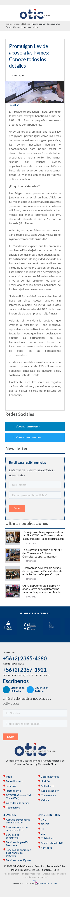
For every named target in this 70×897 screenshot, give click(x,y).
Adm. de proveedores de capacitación (18, 821)
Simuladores (30, 877)
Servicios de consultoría (12, 836)
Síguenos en (28, 426)
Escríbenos (16, 681)
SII (42, 829)
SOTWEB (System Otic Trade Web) (19, 797)
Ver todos (46, 847)
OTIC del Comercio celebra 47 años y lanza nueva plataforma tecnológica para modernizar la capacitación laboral (41, 589)
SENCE (45, 824)
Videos (45, 800)
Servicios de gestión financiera (17, 844)
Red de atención (50, 790)
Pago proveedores (31, 873)
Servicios (11, 786)
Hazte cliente (13, 790)
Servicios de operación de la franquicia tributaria (18, 852)
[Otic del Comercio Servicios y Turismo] (35, 13)
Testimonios (13, 807)
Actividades (47, 786)
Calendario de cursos (17, 802)
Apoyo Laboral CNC (52, 843)
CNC (43, 819)
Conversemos (49, 795)
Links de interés (49, 815)
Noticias (16, 23)
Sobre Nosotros (15, 781)
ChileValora (47, 838)
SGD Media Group (47, 883)
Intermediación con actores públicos (17, 829)
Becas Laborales (50, 776)
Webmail (43, 877)
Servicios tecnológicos (18, 860)
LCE (43, 833)
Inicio (8, 23)
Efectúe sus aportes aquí (54, 873)
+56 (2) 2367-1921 (25, 669)
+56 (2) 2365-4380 (25, 658)
